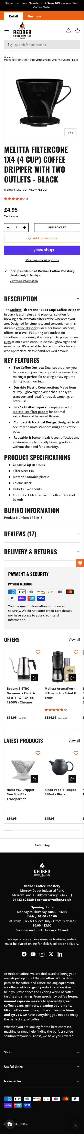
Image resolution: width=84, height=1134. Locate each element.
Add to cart (57, 227)
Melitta (8, 189)
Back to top (42, 845)
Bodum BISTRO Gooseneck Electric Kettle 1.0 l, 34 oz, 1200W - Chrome (21, 695)
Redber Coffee (19, 1123)
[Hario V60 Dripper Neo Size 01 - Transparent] (23, 768)
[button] (77, 30)
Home (7, 57)
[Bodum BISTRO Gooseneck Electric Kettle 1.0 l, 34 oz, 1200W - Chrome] (23, 666)
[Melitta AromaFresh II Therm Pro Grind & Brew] (61, 666)
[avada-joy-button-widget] (10, 1124)
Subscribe (12, 3)
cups (7, 342)
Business (34, 16)
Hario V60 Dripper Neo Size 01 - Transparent (20, 794)
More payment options (42, 260)
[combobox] (42, 44)
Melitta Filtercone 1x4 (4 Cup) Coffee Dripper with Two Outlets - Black (41, 60)
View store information (24, 281)
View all (74, 639)
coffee (60, 346)
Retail (13, 16)
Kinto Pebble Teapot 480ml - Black (60, 792)
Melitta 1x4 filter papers (30, 412)
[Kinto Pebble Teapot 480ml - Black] (61, 768)
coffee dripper (26, 328)
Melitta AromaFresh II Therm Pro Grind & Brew (60, 693)
